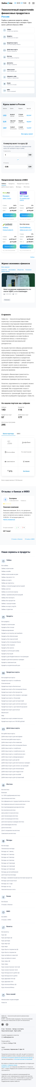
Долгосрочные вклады (8, 875)
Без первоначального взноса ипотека (13, 804)
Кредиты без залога (7, 648)
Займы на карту (6, 580)
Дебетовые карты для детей (10, 760)
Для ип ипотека (6, 827)
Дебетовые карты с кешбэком (11, 748)
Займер (5, 227)
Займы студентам (7, 609)
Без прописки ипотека (8, 810)
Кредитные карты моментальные (12, 718)
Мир (2, 715)
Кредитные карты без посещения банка (14, 689)
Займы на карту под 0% (8, 606)
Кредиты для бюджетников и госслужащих (15, 656)
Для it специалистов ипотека (10, 830)
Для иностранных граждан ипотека (12, 822)
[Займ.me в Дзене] (2, 1024)
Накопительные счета (8, 889)
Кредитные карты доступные (10, 709)
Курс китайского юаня (8, 958)
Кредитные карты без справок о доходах (14, 695)
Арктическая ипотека (8, 798)
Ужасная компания (11, 507)
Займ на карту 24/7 (26, 230)
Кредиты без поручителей (9, 639)
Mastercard (4, 712)
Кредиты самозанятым (8, 662)
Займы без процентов (8, 600)
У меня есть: (7, 151)
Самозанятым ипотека (8, 833)
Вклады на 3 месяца (7, 857)
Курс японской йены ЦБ (8, 984)
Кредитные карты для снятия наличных (14, 704)
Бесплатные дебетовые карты (11, 739)
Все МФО (4, 917)
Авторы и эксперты (18, 1029)
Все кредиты (5, 621)
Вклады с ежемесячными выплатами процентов (16, 878)
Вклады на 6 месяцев (8, 866)
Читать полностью (9, 519)
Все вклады (5, 845)
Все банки (26, 471)
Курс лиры (4, 964)
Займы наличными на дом (9, 574)
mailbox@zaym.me (8, 1037)
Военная (4, 792)
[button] (29, 3)
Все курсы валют (27, 134)
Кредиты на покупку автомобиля (11, 633)
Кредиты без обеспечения (9, 636)
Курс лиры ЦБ (5, 961)
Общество (20, 270)
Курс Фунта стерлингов (8, 952)
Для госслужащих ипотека (9, 819)
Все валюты (5, 932)
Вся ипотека (5, 789)
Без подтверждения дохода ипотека (12, 807)
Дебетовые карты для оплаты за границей (14, 766)
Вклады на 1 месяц (7, 851)
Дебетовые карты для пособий (11, 774)
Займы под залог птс (8, 577)
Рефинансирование (7, 630)
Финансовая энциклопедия (10, 999)
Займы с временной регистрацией (12, 594)
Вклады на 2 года (6, 883)
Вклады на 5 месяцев (8, 863)
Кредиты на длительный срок (10, 665)
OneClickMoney (25, 227)
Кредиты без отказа (7, 627)
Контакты (8, 1029)
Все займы (4, 565)
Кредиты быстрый (7, 653)
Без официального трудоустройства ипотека (15, 801)
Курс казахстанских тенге (9, 970)
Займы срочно (6, 589)
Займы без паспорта (7, 597)
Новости (4, 270)
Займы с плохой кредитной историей (13, 586)
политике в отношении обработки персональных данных (17, 1057)
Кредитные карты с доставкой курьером (14, 707)
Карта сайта (17, 1031)
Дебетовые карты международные (12, 757)
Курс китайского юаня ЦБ (9, 955)
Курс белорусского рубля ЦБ (10, 973)
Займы (32, 257)
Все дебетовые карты (8, 733)
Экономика (12, 270)
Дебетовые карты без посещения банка (14, 745)
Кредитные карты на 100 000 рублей (12, 721)
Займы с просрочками (8, 603)
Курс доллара (5, 940)
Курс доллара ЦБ (6, 937)
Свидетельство (5, 1067)
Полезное (28, 270)
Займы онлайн (6, 571)
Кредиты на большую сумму (10, 651)
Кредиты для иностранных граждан (12, 659)
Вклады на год (6, 886)
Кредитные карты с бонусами (10, 698)
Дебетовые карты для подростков (12, 771)
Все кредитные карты (8, 677)
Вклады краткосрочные (9, 880)
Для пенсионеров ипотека (9, 816)
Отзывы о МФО (30, 539)
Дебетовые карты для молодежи (11, 736)
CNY (5, 128)
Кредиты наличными (8, 624)
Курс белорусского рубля (9, 975)
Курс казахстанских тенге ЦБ (10, 967)
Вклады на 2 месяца (7, 854)
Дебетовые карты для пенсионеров (12, 768)
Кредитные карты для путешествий (12, 701)
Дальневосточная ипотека (9, 813)
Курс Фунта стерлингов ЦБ (9, 949)
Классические (5, 683)
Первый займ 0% (8, 230)
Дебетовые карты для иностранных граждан (15, 763)
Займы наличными (7, 568)
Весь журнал (5, 267)
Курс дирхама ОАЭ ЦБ (8, 978)
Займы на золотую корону (9, 592)
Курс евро (4, 946)
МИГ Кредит (24, 196)
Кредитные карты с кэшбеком (11, 680)
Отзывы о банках (16, 539)
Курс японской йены (7, 987)
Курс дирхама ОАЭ (7, 981)
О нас (3, 1029)
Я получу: (6, 163)
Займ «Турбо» (7, 198)
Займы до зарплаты (7, 583)
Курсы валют (5, 271)
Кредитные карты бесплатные (11, 686)
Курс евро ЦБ (5, 943)
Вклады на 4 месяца (7, 860)
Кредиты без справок (8, 645)
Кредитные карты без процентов (11, 692)
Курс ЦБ (29, 108)
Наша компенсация (7, 1031)
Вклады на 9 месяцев (8, 869)
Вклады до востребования (9, 872)
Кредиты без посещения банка (11, 642)
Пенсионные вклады (7, 848)
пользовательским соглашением (23, 1059)
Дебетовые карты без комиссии (11, 742)
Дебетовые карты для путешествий (12, 777)
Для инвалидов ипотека (9, 824)
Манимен (6, 196)
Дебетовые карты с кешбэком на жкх (13, 754)
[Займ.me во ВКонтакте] (7, 1024)
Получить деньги (9, 215)
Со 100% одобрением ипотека (10, 795)
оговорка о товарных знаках (9, 1065)
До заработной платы (24, 199)
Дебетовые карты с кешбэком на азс (13, 751)
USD (15, 3)
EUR (22, 3)
